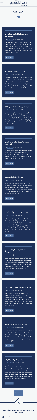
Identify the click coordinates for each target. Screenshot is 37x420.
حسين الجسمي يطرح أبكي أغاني (16, 212)
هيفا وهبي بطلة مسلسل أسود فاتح (17, 107)
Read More (9, 57)
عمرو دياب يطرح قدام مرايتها (15, 71)
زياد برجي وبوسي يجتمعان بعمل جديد (18, 287)
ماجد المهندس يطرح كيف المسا (16, 324)
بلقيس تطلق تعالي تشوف (14, 360)
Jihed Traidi (10, 39)
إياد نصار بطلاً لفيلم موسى (14, 177)
